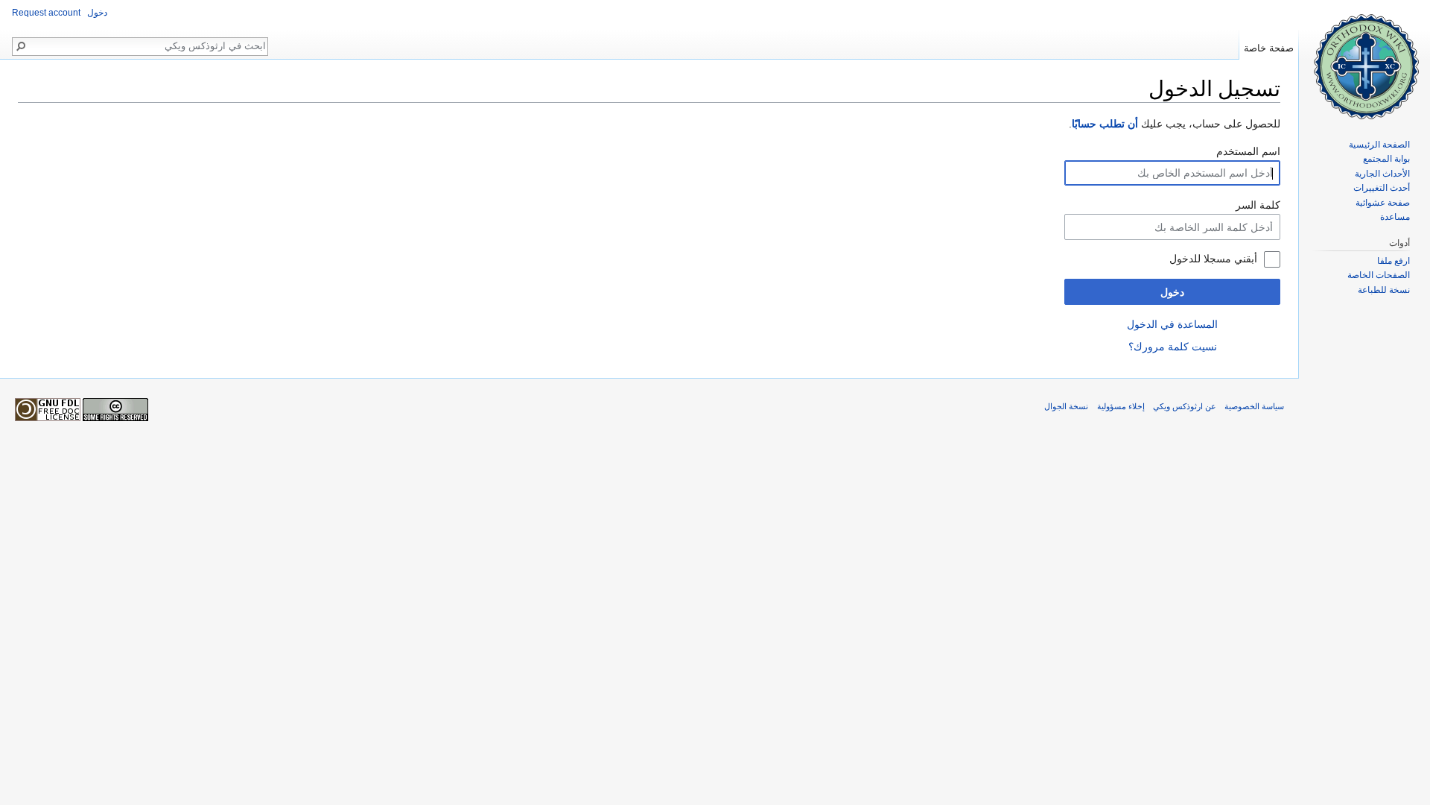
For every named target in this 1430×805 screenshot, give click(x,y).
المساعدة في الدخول (1172, 324)
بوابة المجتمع (1386, 159)
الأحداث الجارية (1382, 173)
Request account (46, 12)
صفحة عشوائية (1383, 203)
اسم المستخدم (1248, 151)
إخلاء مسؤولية (1121, 406)
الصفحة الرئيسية (1379, 144)
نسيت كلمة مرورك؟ (1172, 347)
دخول (1172, 292)
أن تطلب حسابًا (1105, 124)
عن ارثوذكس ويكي (1184, 406)
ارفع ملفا (1393, 261)
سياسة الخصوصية (1254, 406)
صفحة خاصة (1269, 48)
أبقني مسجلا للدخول (1213, 259)
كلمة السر (1258, 205)
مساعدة (1395, 217)
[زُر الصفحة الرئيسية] (1364, 59)
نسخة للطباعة (1384, 290)
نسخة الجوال (1066, 406)
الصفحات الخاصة (1378, 275)
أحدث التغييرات (1381, 188)
